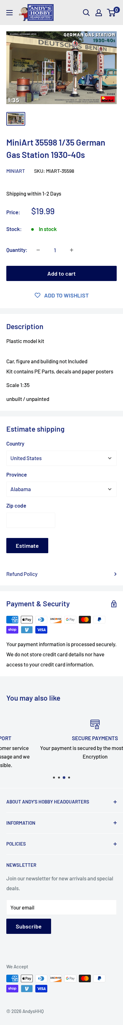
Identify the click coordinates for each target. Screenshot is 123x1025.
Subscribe (29, 926)
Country (15, 443)
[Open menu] (9, 12)
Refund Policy (22, 574)
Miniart (15, 171)
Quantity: (16, 250)
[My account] (99, 12)
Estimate (27, 545)
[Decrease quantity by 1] (38, 250)
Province (16, 474)
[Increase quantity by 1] (71, 250)
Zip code (16, 505)
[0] (111, 12)
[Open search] (86, 12)
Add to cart (61, 273)
